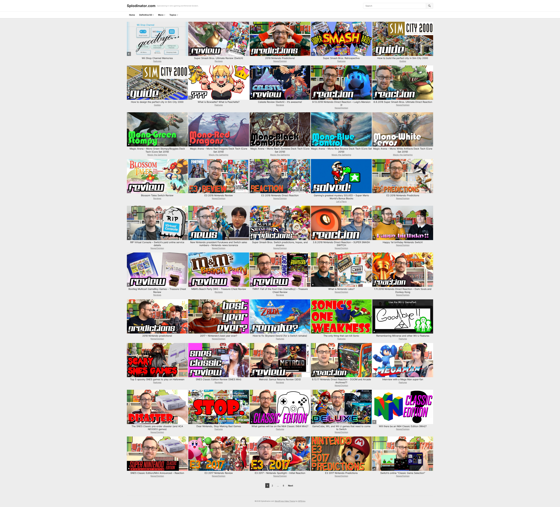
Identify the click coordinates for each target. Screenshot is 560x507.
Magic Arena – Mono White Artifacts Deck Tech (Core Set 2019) (402, 150)
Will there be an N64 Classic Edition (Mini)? (403, 426)
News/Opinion (280, 61)
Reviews (219, 61)
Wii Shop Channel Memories (157, 58)
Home (132, 15)
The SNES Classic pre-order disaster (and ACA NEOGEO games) (157, 428)
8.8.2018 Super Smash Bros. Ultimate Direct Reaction (402, 101)
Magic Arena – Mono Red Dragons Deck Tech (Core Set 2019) (218, 150)
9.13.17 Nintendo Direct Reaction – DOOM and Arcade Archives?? (341, 381)
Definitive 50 (145, 15)
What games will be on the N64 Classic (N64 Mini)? (280, 426)
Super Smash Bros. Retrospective (341, 58)
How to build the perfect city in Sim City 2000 (402, 58)
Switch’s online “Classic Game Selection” (402, 473)
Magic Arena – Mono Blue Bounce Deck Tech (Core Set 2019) (341, 150)
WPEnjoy (302, 501)
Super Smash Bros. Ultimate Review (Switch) (218, 58)
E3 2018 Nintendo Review (218, 195)
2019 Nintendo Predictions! (280, 58)
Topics (172, 15)
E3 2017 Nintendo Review (219, 473)
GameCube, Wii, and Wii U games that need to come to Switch (341, 428)
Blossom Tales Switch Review (157, 195)
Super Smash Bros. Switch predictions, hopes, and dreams (280, 244)
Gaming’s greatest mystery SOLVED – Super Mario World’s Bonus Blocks (341, 197)
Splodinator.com (141, 6)
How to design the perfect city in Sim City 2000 (157, 101)
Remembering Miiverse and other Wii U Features (402, 335)
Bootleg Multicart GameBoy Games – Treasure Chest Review (157, 291)
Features (157, 61)
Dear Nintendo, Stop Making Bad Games (218, 426)
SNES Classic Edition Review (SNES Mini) (218, 379)
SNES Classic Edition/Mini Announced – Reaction (157, 473)
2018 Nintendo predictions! (157, 335)
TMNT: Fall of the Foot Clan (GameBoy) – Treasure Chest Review (280, 291)
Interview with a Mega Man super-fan (402, 379)
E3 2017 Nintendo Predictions (341, 473)
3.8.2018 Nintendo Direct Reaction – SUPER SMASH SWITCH (341, 244)
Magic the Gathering (157, 154)
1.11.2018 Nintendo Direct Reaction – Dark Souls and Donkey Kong (402, 291)
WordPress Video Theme (285, 501)
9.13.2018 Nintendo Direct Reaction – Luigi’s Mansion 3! (341, 103)
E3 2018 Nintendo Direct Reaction (280, 195)
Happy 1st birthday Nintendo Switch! (403, 242)
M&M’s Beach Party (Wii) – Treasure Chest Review (218, 289)
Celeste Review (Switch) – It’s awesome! (280, 101)
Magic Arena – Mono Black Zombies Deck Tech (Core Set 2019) (279, 150)
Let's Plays (341, 201)
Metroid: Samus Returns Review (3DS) (280, 379)
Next (290, 485)
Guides (402, 61)
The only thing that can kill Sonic (341, 335)
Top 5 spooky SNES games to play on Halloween (157, 379)
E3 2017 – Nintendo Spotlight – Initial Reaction (280, 473)
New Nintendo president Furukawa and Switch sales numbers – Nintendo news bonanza (218, 244)
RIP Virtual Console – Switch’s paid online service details (157, 244)
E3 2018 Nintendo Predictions (402, 195)
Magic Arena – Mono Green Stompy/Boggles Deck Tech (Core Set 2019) (157, 150)
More (160, 15)
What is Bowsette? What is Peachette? (218, 101)
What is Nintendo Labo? (341, 289)
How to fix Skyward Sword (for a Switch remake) (280, 335)
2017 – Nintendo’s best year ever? (218, 335)
